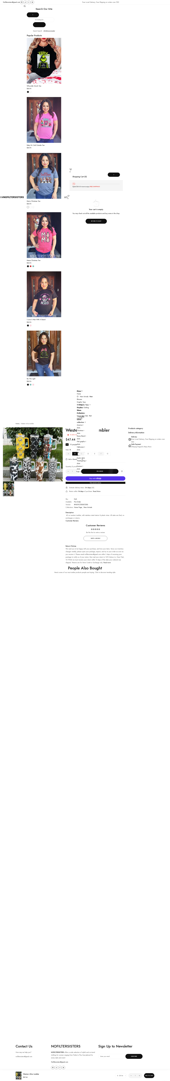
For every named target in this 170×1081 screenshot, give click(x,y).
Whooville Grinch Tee (34, 86)
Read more (107, 562)
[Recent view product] (66, 197)
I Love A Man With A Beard (36, 320)
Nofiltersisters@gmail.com (59, 1062)
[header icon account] (65, 197)
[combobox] (43, 19)
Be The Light (31, 379)
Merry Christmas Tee (33, 201)
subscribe (134, 1056)
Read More (96, 491)
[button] (59, 41)
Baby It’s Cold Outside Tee (36, 145)
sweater (52, 31)
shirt (44, 31)
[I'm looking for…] (39, 24)
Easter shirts (81, 458)
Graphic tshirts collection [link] (80, 410)
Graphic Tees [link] (83, 405)
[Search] (24, 6)
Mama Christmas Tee (33, 260)
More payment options (95, 483)
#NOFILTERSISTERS (81, 504)
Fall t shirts (80, 472)
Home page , (78, 507)
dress (48, 31)
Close (79, 391)
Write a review (95, 538)
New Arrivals (88, 507)
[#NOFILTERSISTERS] (13, 197)
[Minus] (68, 471)
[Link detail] (22, 2)
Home (17, 424)
